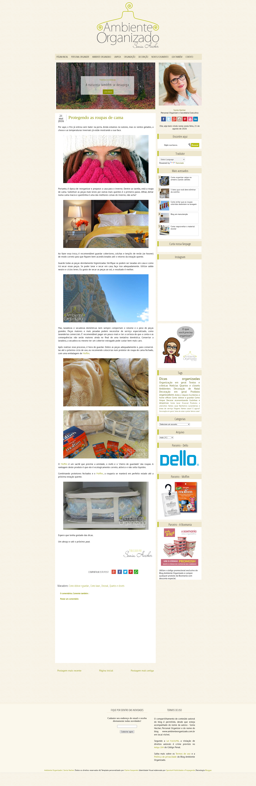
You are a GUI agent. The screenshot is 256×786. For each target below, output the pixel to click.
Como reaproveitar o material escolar (183, 227)
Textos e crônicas (106, 79)
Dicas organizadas (179, 378)
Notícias (174, 385)
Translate (179, 163)
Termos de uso (183, 753)
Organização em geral (174, 382)
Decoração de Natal (187, 388)
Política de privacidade (165, 756)
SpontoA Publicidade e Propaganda (180, 770)
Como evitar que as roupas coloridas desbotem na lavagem (184, 203)
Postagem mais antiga (142, 670)
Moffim (86, 353)
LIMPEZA (117, 56)
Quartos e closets (117, 586)
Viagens (177, 408)
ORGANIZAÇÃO (129, 56)
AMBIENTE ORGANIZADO (101, 56)
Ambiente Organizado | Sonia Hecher (59, 770)
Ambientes (166, 388)
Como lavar (95, 586)
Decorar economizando (177, 400)
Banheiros (183, 405)
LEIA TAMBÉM (177, 56)
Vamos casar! (195, 411)
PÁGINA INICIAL (62, 56)
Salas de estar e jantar (183, 411)
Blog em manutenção (179, 214)
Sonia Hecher (179, 110)
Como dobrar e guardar (79, 586)
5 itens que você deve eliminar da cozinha (183, 191)
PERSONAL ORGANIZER (80, 56)
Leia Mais (107, 92)
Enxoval (105, 586)
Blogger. (208, 770)
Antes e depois (182, 395)
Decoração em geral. (167, 411)
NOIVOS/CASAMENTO (160, 56)
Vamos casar (173, 405)
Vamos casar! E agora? (190, 408)
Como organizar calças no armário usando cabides (181, 178)
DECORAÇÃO (143, 56)
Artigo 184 (159, 747)
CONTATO (189, 56)
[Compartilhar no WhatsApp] (136, 573)
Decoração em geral (175, 391)
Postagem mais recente (69, 670)
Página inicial (106, 670)
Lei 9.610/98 (173, 741)
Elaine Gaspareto (132, 770)
